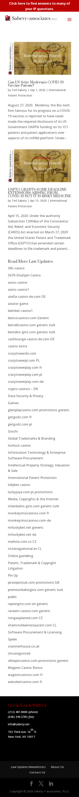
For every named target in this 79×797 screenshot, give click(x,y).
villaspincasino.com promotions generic (38, 660)
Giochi (13, 431)
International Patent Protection (32, 477)
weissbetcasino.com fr (25, 682)
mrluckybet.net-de (22, 534)
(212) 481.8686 (18, 712)
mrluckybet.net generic (25, 527)
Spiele (12, 639)
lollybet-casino (19, 485)
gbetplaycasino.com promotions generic (38, 410)
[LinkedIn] (50, 784)
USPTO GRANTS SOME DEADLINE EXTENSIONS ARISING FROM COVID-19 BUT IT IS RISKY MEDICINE (39, 193)
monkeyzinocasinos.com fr (28, 513)
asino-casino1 (18, 289)
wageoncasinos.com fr (25, 674)
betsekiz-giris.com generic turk (31, 332)
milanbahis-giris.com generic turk (33, 506)
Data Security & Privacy (25, 396)
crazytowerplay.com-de (26, 381)
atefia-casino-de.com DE (27, 296)
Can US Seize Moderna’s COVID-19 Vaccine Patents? (36, 84)
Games (13, 403)
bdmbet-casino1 (20, 310)
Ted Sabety (19, 90)
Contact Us (37, 772)
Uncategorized (19, 653)
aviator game (18, 303)
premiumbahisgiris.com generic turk (35, 589)
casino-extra (17, 346)
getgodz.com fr (20, 417)
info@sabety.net (19, 724)
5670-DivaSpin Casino (24, 275)
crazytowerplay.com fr (25, 367)
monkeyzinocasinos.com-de (29, 520)
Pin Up (13, 575)
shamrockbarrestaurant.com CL (32, 625)
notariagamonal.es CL (25, 548)
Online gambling (20, 556)
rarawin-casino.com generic (29, 611)
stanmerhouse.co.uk (24, 646)
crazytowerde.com (22, 353)
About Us (57, 767)
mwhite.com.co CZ (22, 541)
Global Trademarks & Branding (31, 438)
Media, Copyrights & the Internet (33, 499)
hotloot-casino (19, 445)
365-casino (16, 268)
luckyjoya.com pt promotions (30, 492)
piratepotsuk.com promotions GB (33, 582)
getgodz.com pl (20, 424)
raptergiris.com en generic (28, 604)
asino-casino (17, 282)
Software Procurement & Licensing (35, 632)
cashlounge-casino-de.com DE (31, 339)
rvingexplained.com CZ (25, 618)
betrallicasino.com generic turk (31, 325)
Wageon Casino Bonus (25, 667)
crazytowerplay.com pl (25, 374)
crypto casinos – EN (23, 389)
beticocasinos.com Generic (28, 318)
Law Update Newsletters (28, 767)
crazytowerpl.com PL (24, 360)
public (12, 597)
